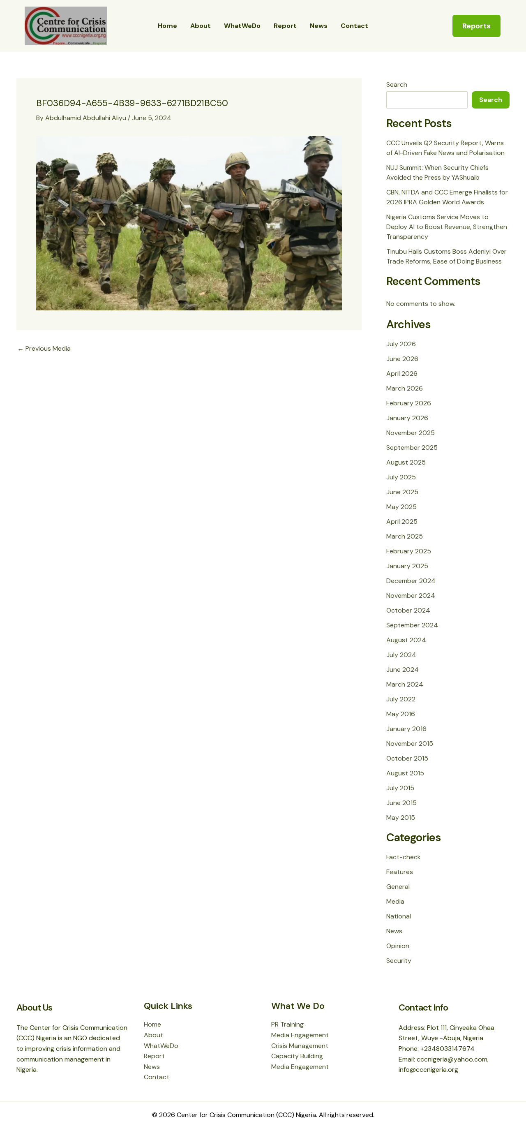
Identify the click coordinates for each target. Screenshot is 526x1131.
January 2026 (407, 418)
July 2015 (400, 788)
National (398, 916)
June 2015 (401, 802)
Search (396, 84)
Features (399, 871)
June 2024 (402, 669)
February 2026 (408, 403)
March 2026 (404, 388)
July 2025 (401, 477)
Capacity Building (297, 1056)
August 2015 (405, 773)
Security (398, 960)
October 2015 (407, 758)
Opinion (397, 945)
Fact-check (403, 857)
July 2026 (401, 344)
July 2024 (401, 654)
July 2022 (400, 699)
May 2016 (400, 714)
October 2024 (408, 610)
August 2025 (406, 462)
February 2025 (408, 551)
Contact (354, 25)
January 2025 (407, 566)
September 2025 (412, 447)
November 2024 (410, 595)
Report (285, 25)
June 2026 (402, 358)
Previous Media (44, 348)
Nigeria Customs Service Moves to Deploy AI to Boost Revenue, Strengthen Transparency (446, 227)
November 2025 (410, 432)
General (398, 886)
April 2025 (402, 521)
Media (395, 901)
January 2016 (406, 728)
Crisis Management (299, 1045)
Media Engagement (300, 1035)
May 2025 (401, 506)
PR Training (287, 1024)
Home (167, 25)
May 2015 (400, 817)
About (200, 25)
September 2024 (412, 625)
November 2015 (409, 743)
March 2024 (404, 684)
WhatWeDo (242, 25)
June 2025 (402, 492)
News (319, 25)
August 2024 (406, 640)
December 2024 (411, 580)
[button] (476, 26)
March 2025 (404, 536)
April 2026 (402, 373)
